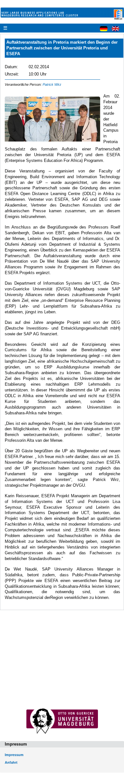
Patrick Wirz (52, 84)
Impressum (14, 755)
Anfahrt (11, 762)
